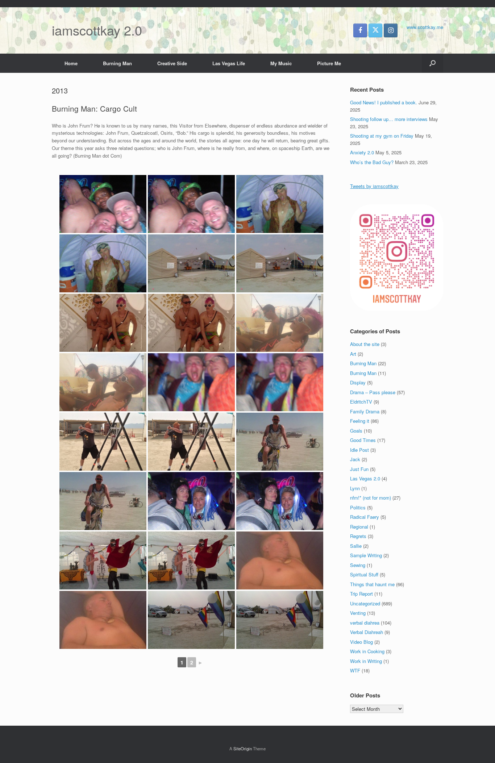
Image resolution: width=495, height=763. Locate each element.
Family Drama (364, 411)
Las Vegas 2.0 (365, 478)
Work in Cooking (367, 651)
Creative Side (172, 63)
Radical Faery (364, 516)
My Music (281, 63)
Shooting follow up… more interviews (389, 119)
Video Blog (361, 641)
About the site (364, 344)
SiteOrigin (242, 748)
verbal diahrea (364, 622)
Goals (356, 430)
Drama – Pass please (372, 392)
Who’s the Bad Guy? (372, 162)
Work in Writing (366, 661)
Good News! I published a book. (383, 102)
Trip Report (361, 593)
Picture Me (329, 63)
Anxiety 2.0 (362, 152)
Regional (359, 526)
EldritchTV (361, 401)
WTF (355, 670)
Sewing (357, 565)
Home (71, 63)
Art (353, 353)
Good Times (363, 440)
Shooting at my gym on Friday (381, 135)
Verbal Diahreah (366, 632)
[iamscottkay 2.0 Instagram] (391, 30)
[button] (432, 63)
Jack (355, 459)
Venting (358, 612)
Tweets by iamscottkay (374, 186)
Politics (358, 507)
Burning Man (117, 63)
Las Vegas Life (228, 63)
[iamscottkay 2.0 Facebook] (360, 30)
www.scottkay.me (425, 27)
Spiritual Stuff (364, 574)
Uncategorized (365, 603)
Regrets (358, 536)
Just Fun (359, 469)
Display (358, 382)
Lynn (355, 488)
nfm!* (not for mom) (370, 497)
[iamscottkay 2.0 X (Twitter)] (375, 30)
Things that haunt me (372, 584)
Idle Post (359, 449)
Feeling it (359, 420)
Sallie (356, 545)
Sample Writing (366, 555)
